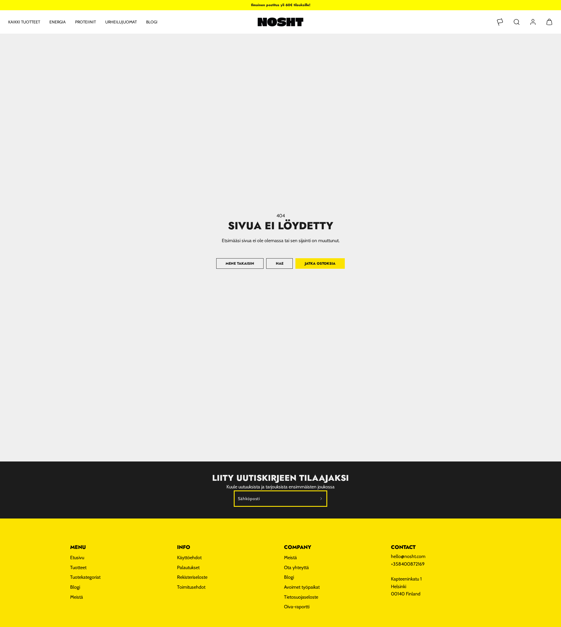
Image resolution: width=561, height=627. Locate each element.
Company (297, 547)
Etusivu (77, 557)
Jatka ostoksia (320, 263)
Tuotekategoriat (85, 577)
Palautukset (188, 567)
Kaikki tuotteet (24, 22)
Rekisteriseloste (192, 577)
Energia (57, 22)
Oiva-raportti (296, 606)
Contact (403, 547)
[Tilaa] (321, 498)
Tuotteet (78, 567)
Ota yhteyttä (296, 567)
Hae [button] (279, 263)
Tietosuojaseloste (301, 597)
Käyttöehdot (189, 557)
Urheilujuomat (121, 22)
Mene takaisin (240, 263)
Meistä (76, 597)
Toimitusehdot (191, 587)
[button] (517, 22)
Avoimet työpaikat (302, 587)
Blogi (151, 22)
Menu (78, 547)
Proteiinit (85, 22)
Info (183, 547)
